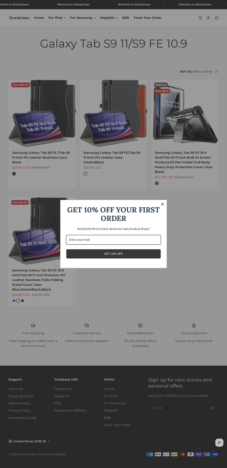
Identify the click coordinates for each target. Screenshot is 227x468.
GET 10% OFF (113, 253)
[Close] (162, 204)
